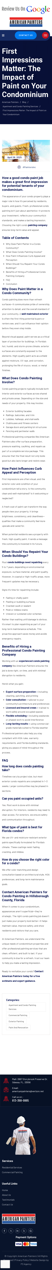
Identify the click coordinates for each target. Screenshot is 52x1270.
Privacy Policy (22, 1260)
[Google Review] (26, 8)
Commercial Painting (18, 1015)
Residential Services (12, 1167)
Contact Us (26, 35)
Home (5, 1190)
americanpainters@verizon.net (28, 1091)
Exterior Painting (16, 1021)
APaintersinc (29, 167)
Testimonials (8, 1199)
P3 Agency (26, 1264)
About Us (6, 1195)
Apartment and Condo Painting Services (22, 1007)
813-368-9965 (20, 1100)
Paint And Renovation (18, 1027)
